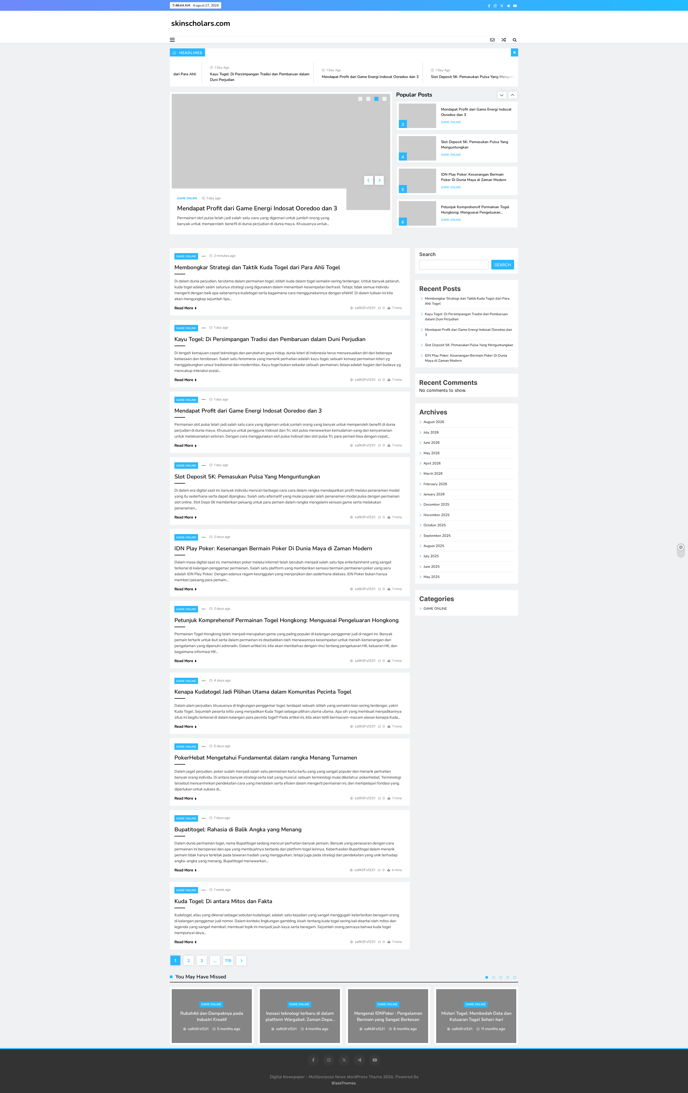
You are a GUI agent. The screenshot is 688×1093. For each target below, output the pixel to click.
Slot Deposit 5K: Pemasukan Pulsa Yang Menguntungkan (463, 76)
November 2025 (437, 515)
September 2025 (437, 535)
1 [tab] (361, 99)
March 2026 (433, 473)
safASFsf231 (365, 308)
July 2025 (431, 556)
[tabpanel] (281, 163)
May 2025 (432, 576)
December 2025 (436, 504)
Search (427, 254)
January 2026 (434, 494)
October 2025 (435, 525)
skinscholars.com (200, 23)
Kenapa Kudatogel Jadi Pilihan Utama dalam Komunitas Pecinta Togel (262, 691)
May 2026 (432, 453)
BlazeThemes (344, 1083)
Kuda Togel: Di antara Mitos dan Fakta (223, 901)
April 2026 (432, 463)
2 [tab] (369, 99)
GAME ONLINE (187, 198)
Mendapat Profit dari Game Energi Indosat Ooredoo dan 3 (354, 76)
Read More (183, 308)
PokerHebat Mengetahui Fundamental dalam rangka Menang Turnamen (265, 757)
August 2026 (434, 422)
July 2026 (431, 432)
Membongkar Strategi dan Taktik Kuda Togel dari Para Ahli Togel (257, 267)
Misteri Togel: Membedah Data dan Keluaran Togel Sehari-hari (476, 1016)
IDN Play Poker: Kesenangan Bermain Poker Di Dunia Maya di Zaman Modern (473, 177)
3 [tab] (377, 99)
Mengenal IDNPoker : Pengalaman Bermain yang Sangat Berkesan (388, 1016)
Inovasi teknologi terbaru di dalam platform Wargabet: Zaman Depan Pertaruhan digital (300, 1019)
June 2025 (432, 566)
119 (228, 960)
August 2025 (434, 546)
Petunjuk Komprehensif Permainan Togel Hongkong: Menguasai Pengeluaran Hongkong (475, 212)
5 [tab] (514, 977)
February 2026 (435, 484)
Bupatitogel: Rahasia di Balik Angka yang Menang (238, 829)
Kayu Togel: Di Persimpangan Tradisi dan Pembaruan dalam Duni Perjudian (270, 339)
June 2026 (432, 442)
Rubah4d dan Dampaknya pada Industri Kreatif (211, 1016)
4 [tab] (385, 99)
